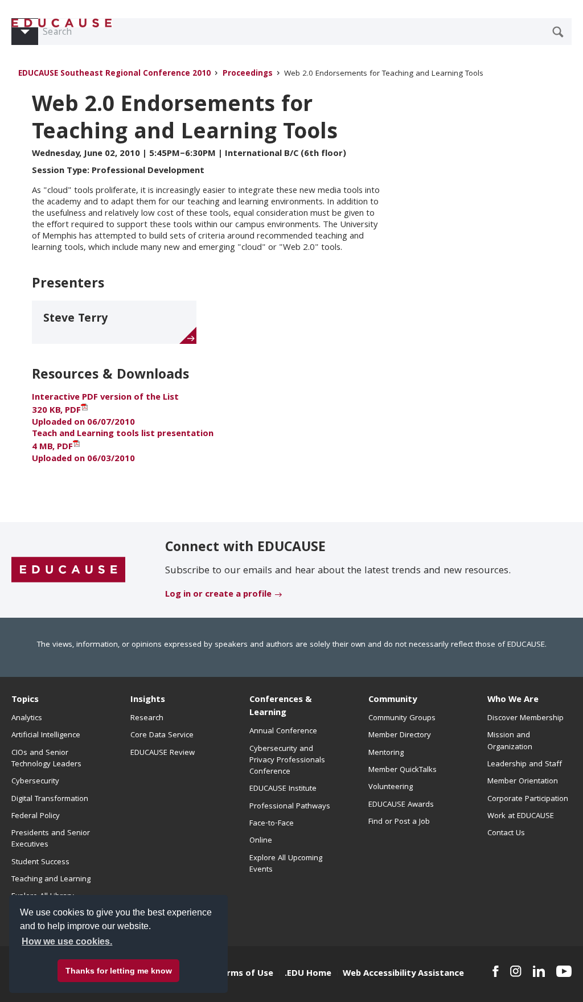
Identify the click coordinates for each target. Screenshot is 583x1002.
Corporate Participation (527, 799)
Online (260, 841)
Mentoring (386, 753)
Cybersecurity (35, 781)
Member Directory (399, 735)
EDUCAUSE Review (162, 753)
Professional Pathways (289, 806)
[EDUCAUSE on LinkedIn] (539, 971)
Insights (147, 700)
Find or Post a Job (399, 822)
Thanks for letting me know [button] (118, 970)
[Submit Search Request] (558, 32)
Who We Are (513, 700)
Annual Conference (283, 731)
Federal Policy (35, 816)
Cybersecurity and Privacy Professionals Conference (287, 761)
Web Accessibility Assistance (403, 974)
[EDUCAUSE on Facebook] (495, 971)
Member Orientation (522, 781)
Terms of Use (244, 974)
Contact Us (506, 833)
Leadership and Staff (524, 764)
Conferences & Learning (280, 707)
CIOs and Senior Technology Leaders (46, 759)
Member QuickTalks (402, 770)
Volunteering (390, 787)
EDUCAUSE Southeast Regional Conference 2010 (114, 74)
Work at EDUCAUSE (520, 816)
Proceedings (248, 74)
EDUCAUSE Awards (401, 805)
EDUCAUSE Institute (283, 789)
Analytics (26, 718)
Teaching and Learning (51, 879)
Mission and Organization (509, 741)
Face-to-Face (271, 824)
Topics (25, 700)
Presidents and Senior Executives (50, 839)
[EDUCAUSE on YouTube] (564, 971)
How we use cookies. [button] (67, 941)
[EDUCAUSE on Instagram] (516, 971)
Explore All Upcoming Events (285, 864)
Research (146, 718)
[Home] (62, 23)
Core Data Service (162, 735)
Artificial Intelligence (45, 735)
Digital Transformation (49, 799)
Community (392, 700)
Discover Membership (525, 718)
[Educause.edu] (68, 570)
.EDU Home (308, 974)
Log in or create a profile (218, 595)
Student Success (40, 862)
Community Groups (402, 718)
